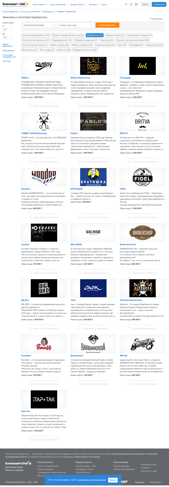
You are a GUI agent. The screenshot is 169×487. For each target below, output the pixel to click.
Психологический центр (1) (34, 45)
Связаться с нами (149, 471)
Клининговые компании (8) (139, 35)
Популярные (8, 50)
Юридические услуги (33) (84, 50)
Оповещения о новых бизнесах (52, 472)
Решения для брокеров (124, 469)
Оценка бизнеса (83, 472)
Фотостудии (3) (47, 50)
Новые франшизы (7, 45)
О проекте (145, 468)
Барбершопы (48, 11)
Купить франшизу (57, 4)
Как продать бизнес (85, 469)
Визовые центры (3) (115, 35)
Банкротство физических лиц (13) (68, 35)
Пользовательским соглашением (128, 454)
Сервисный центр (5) (104, 45)
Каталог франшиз (10, 11)
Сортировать (157, 19)
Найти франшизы (107, 25)
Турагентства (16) (154, 45)
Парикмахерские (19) (61, 40)
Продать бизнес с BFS (86, 466)
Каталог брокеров (122, 466)
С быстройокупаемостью (9, 56)
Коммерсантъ (155, 482)
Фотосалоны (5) (29, 50)
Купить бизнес (39, 4)
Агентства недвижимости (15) (35, 35)
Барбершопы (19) (95, 35)
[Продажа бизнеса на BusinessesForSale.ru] (18, 464)
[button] (126, 4)
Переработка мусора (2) (86, 40)
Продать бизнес (77, 4)
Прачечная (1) (106, 40)
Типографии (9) (136, 45)
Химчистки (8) (63, 50)
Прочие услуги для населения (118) (132, 40)
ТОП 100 (6, 61)
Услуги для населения (30, 11)
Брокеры (93, 4)
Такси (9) (122, 45)
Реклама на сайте (149, 464)
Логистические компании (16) (35, 40)
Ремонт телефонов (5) (82, 45)
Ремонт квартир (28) (59, 45)
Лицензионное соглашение (87, 457)
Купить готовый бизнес (48, 466)
